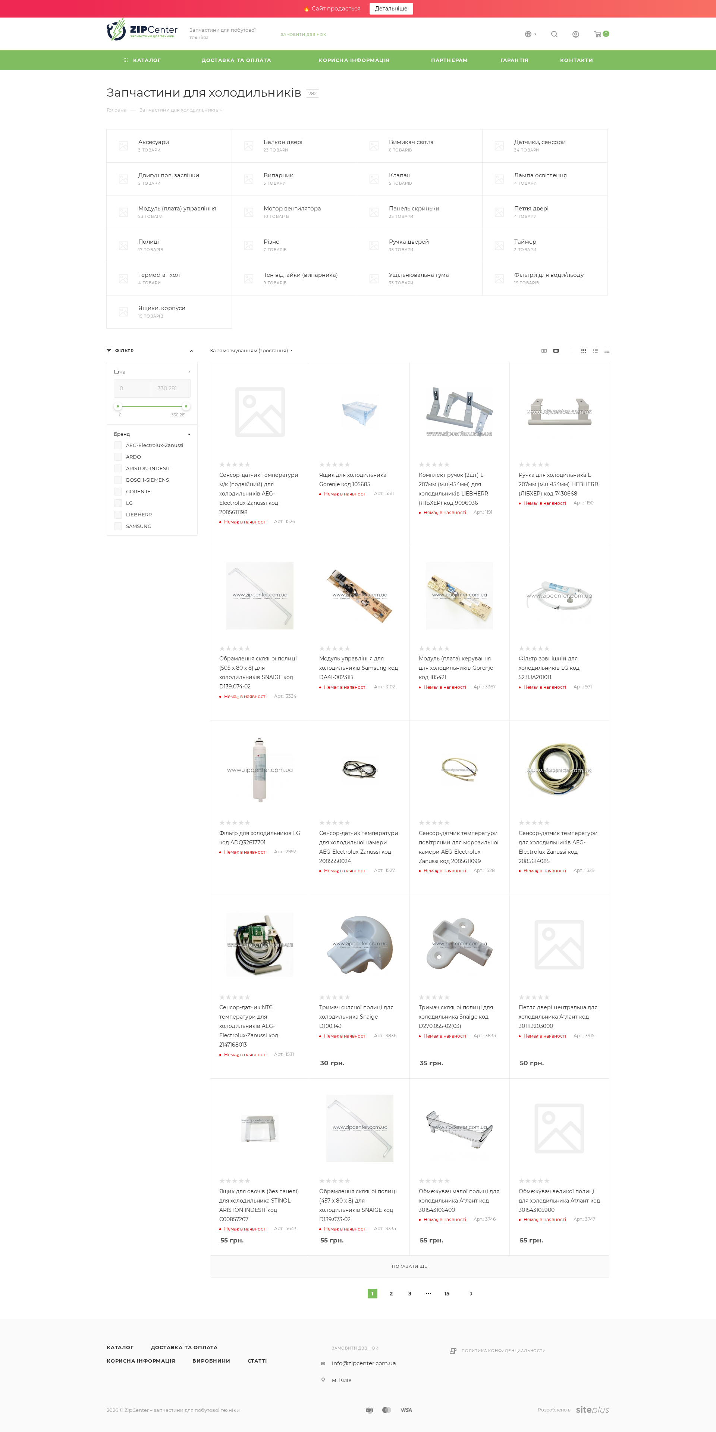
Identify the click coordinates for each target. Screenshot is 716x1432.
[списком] (595, 350)
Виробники (211, 1361)
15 (447, 1293)
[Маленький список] (544, 350)
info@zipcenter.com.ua (364, 1363)
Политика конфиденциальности (504, 1350)
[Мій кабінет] (575, 35)
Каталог (120, 1347)
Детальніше (391, 8)
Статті (257, 1361)
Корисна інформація (141, 1361)
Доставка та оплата (184, 1347)
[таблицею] (607, 350)
